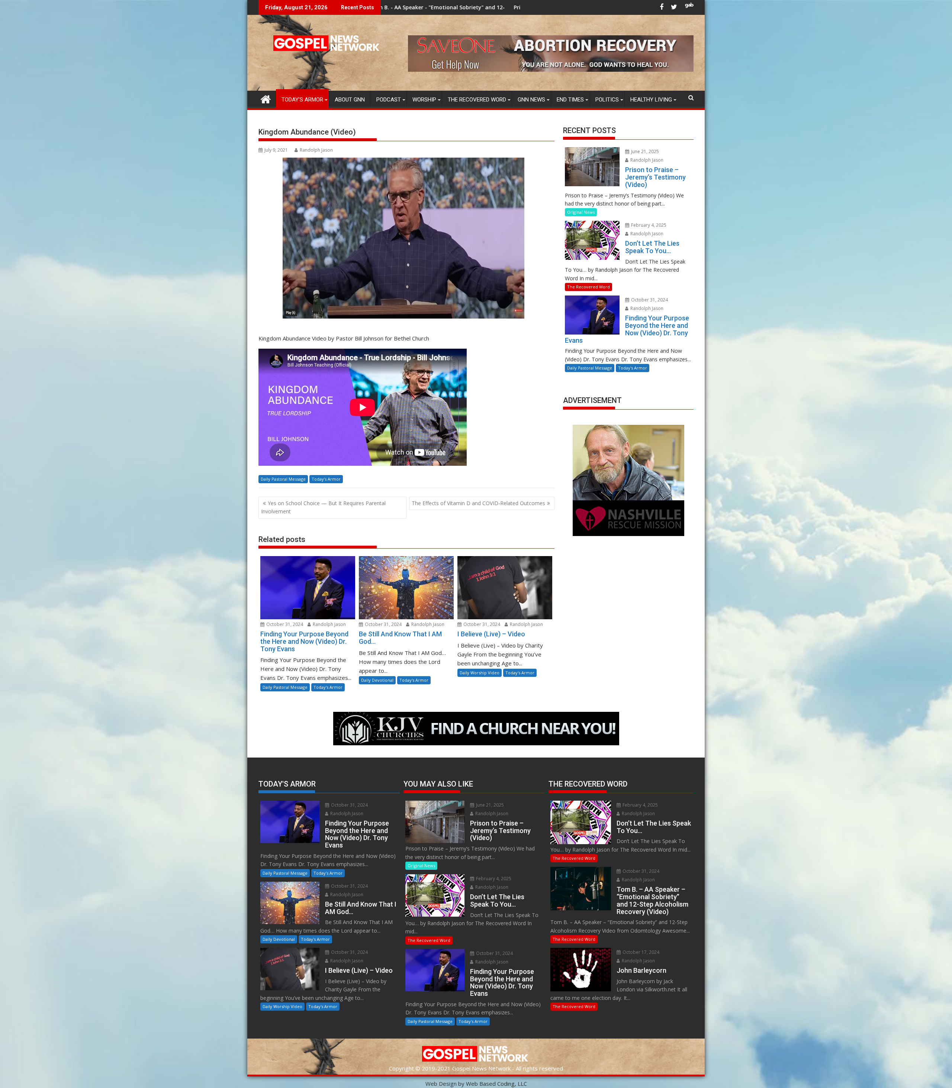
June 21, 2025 (644, 151)
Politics (607, 99)
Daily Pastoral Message (283, 479)
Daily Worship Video (479, 672)
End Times (570, 99)
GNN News (531, 99)
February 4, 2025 (648, 225)
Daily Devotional (377, 680)
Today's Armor (326, 479)
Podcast (388, 99)
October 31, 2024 (284, 624)
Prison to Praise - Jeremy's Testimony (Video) (442, 7)
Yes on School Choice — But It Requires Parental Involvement (323, 507)
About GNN (350, 99)
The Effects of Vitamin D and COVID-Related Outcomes (478, 503)
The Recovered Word (477, 99)
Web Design (441, 1083)
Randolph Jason (316, 150)
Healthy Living (651, 99)
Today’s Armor (302, 99)
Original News (581, 212)
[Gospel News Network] (266, 98)
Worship (424, 99)
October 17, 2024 (640, 952)
